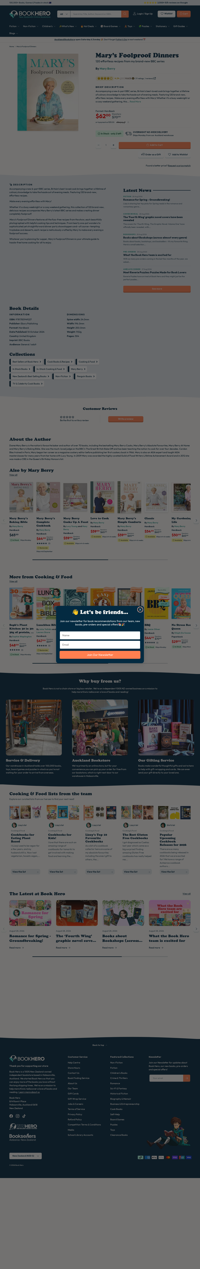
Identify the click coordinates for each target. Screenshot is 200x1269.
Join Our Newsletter (100, 655)
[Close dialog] (140, 609)
